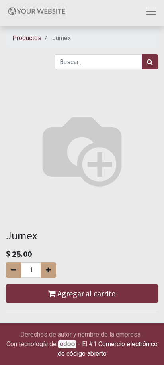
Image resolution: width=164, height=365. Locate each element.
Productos (26, 38)
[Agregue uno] (48, 270)
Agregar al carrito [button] (86, 293)
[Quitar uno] (13, 270)
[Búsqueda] (150, 61)
